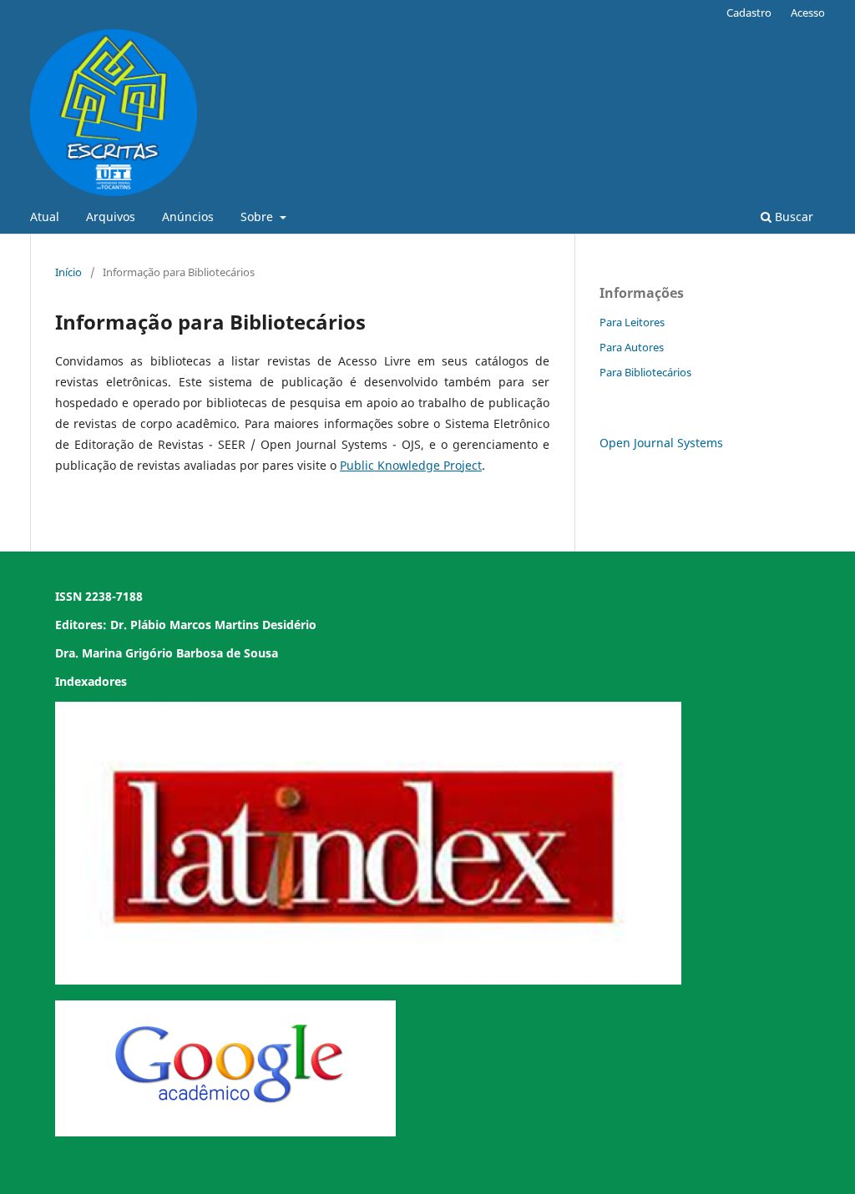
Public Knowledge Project (411, 465)
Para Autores (632, 347)
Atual (44, 216)
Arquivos (110, 216)
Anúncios (188, 216)
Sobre (258, 216)
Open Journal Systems (661, 443)
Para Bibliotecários (645, 372)
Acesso (808, 12)
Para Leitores (632, 322)
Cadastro (749, 12)
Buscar (792, 216)
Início (68, 272)
